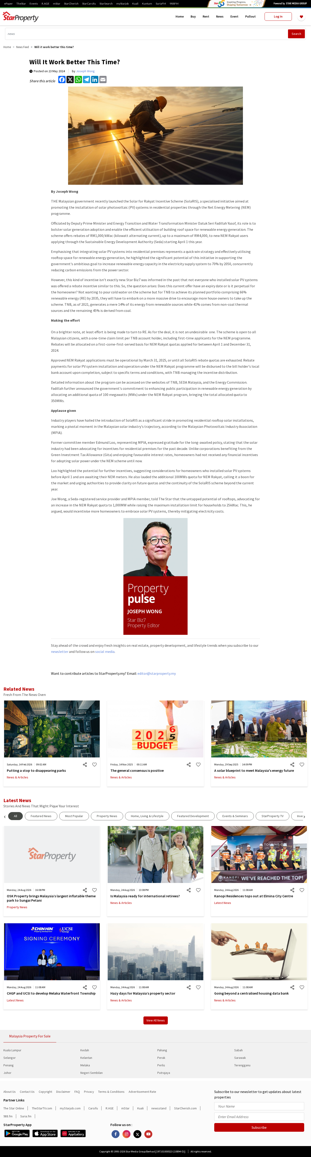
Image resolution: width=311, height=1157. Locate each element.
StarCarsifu (89, 3)
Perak (161, 1058)
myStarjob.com (70, 1108)
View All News (155, 1020)
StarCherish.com (185, 1108)
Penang (8, 1065)
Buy (193, 16)
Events (34, 3)
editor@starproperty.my (156, 673)
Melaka (85, 1065)
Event (234, 16)
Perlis (161, 1065)
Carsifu (93, 1108)
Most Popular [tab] (74, 816)
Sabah (238, 1050)
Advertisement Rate (142, 1092)
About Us (9, 1092)
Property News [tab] (107, 816)
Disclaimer (63, 1092)
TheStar (21, 3)
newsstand (158, 1108)
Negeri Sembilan (91, 1073)
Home (180, 16)
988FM (174, 3)
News (220, 16)
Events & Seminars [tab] (235, 816)
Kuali (135, 3)
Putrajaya (163, 1073)
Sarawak (240, 1058)
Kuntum (147, 3)
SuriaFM (161, 3)
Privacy (89, 1092)
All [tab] (15, 816)
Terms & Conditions (111, 1092)
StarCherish (71, 3)
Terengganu (242, 1065)
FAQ (77, 1092)
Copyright (45, 1092)
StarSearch (106, 3)
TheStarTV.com (42, 1108)
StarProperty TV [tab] (272, 816)
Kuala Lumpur (12, 1050)
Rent (206, 16)
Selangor (9, 1058)
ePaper (8, 3)
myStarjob (122, 3)
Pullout (250, 16)
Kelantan (86, 1058)
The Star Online (13, 1108)
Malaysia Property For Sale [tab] (30, 1036)
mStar (56, 3)
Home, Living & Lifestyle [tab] (147, 816)
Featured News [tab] (41, 816)
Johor (7, 1073)
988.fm (8, 1116)
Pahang (162, 1050)
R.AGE (45, 3)
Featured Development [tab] (193, 816)
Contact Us (27, 1092)
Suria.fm (25, 1116)
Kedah (84, 1050)
